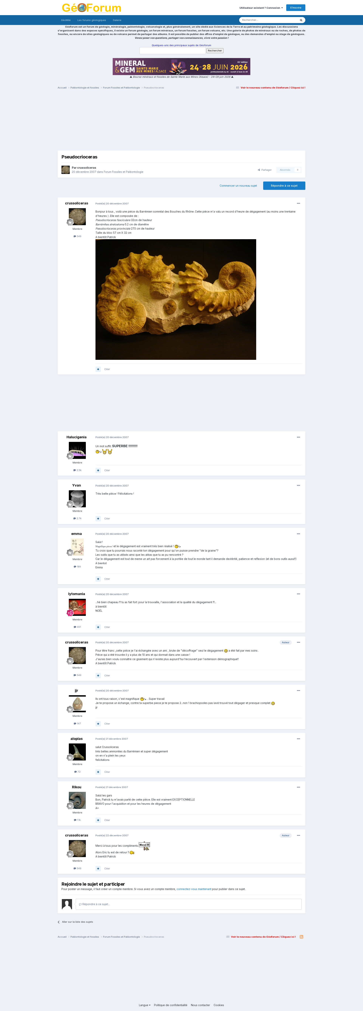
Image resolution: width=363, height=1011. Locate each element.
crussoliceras (86, 167)
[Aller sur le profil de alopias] (77, 751)
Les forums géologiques (92, 20)
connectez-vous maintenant (194, 889)
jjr (76, 690)
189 (78, 566)
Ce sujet (287, 20)
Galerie (117, 20)
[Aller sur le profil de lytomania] (77, 607)
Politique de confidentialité (170, 1005)
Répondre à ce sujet (284, 185)
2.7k (78, 518)
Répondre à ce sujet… (96, 904)
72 (79, 771)
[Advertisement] (181, 121)
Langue (144, 1005)
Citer (107, 369)
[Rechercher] (301, 20)
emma (76, 534)
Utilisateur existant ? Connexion (260, 7)
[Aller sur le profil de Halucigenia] (77, 450)
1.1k (78, 819)
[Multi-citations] (98, 369)
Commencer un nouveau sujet (238, 185)
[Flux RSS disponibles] (301, 937)
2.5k (78, 470)
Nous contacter (200, 1005)
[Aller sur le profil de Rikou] (77, 800)
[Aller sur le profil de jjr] (77, 703)
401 (78, 626)
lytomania (76, 594)
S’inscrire (295, 7)
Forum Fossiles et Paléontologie (123, 171)
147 (78, 723)
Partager (266, 169)
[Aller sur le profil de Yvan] (77, 498)
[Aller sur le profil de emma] (77, 547)
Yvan (76, 485)
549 (78, 236)
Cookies (219, 1005)
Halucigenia (77, 437)
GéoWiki (66, 20)
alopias (77, 739)
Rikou (76, 787)
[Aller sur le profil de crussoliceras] (65, 170)
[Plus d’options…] (298, 203)
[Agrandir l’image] (98, 451)
